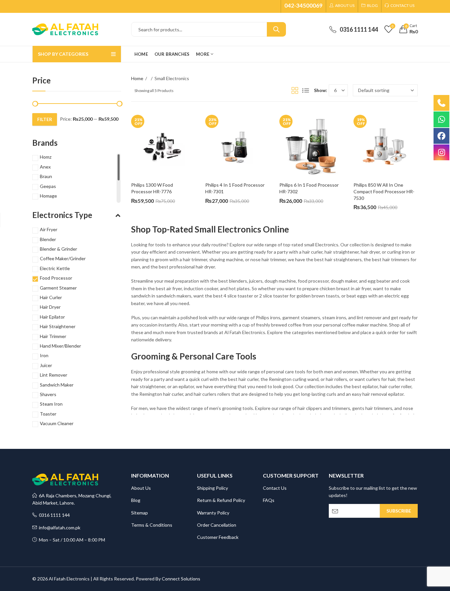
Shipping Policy (212, 488)
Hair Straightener (57, 326)
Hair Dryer (50, 307)
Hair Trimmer (53, 336)
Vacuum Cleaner (56, 423)
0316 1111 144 (53, 515)
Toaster (48, 414)
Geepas (48, 186)
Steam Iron (51, 404)
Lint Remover (53, 375)
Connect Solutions (181, 578)
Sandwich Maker (56, 385)
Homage (48, 196)
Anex (45, 167)
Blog (135, 500)
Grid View (295, 90)
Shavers (48, 394)
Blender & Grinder (58, 249)
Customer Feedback (218, 537)
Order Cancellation (216, 525)
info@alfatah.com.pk (58, 527)
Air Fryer (48, 229)
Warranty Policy (213, 512)
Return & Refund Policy (221, 500)
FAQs (268, 500)
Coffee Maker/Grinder (63, 258)
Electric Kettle (55, 268)
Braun (46, 176)
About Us (141, 488)
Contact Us (275, 488)
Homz (45, 157)
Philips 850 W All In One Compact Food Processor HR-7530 (383, 191)
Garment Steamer (58, 288)
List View (305, 90)
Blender (48, 239)
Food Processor (56, 278)
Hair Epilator (52, 317)
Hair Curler (51, 297)
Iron (44, 355)
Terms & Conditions (151, 525)
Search (276, 29)
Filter (44, 119)
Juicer (46, 365)
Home (137, 78)
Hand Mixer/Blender (60, 346)
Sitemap (139, 512)
